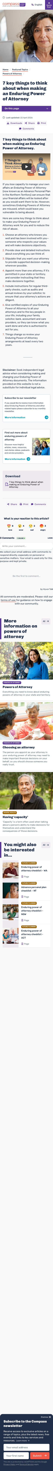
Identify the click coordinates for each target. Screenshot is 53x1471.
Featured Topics (20, 69)
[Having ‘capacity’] (26, 791)
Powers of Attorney (12, 73)
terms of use (8, 600)
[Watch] (26, 166)
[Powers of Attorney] (26, 660)
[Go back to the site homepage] (14, 5)
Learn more (21, 1440)
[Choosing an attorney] (26, 721)
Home (5, 69)
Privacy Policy (10, 1464)
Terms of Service (27, 1464)
